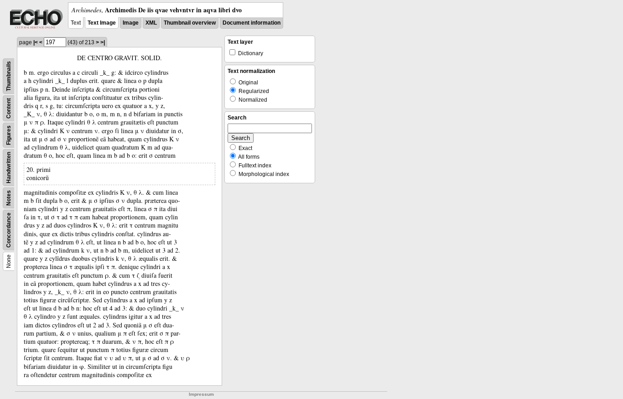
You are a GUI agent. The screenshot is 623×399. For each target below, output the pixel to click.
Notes (8, 198)
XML (151, 23)
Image (131, 23)
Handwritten (8, 167)
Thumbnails (8, 76)
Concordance (8, 230)
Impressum (201, 394)
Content (8, 108)
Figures (8, 135)
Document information (251, 23)
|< (35, 42)
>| (102, 42)
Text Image (102, 23)
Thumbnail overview (190, 23)
